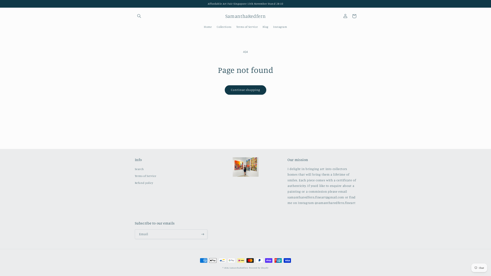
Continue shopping (245, 90)
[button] (139, 16)
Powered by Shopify (259, 268)
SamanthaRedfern (239, 268)
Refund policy (144, 182)
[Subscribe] (202, 234)
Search (139, 169)
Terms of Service (145, 175)
